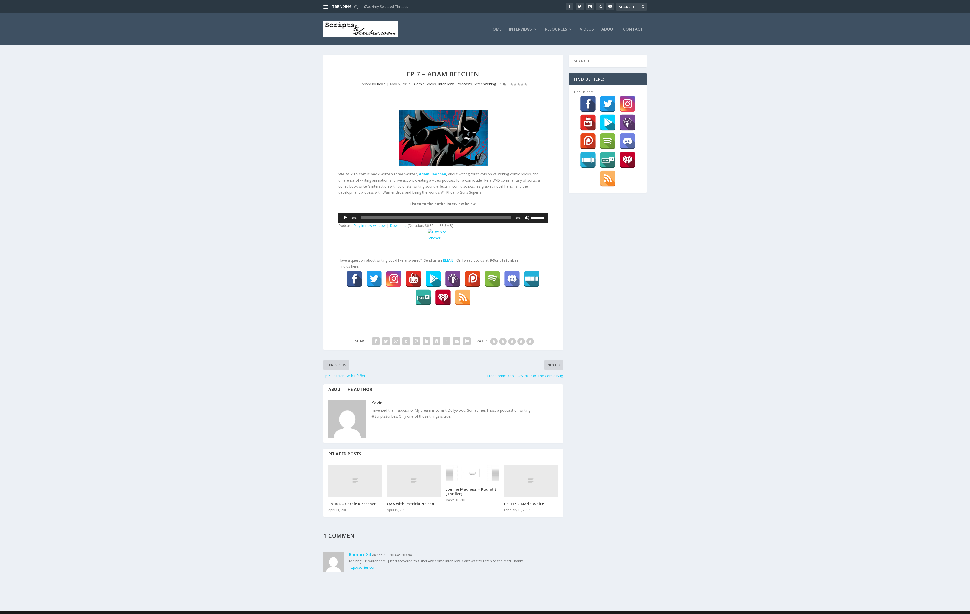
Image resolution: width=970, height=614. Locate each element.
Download (398, 225)
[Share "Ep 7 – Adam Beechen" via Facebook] (376, 341)
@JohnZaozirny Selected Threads (381, 6)
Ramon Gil (360, 554)
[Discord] (512, 279)
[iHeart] (443, 297)
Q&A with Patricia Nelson (410, 503)
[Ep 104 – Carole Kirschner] (355, 481)
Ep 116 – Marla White (524, 503)
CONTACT (633, 29)
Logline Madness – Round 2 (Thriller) (471, 491)
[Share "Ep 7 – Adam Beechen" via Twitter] (386, 341)
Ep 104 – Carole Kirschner (352, 503)
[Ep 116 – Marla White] (531, 481)
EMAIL (448, 260)
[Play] (345, 217)
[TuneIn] (423, 297)
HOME (495, 29)
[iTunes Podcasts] (453, 279)
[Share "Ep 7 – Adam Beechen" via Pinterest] (416, 341)
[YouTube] (413, 279)
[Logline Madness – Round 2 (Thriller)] (472, 473)
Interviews (446, 84)
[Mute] (526, 217)
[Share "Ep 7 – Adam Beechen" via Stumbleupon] (447, 341)
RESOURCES (556, 29)
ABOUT (608, 29)
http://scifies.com (363, 567)
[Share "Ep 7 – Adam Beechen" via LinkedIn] (426, 341)
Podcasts (464, 84)
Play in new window (370, 225)
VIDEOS (587, 29)
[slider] (538, 217)
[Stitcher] (532, 279)
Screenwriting (485, 84)
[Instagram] (394, 279)
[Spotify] (492, 279)
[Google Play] (433, 279)
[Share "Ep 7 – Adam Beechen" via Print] (467, 341)
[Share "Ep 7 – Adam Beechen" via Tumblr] (406, 341)
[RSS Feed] (463, 297)
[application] (443, 218)
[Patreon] (473, 279)
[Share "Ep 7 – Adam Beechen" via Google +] (396, 341)
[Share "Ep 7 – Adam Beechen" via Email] (457, 341)
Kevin (381, 84)
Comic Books (425, 84)
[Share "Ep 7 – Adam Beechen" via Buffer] (436, 341)
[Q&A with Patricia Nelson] (414, 481)
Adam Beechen (432, 174)
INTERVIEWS (520, 29)
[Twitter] (374, 279)
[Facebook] (354, 279)
